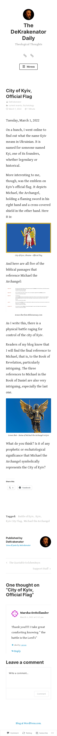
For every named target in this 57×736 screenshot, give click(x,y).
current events (15, 105)
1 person (23, 645)
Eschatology (28, 105)
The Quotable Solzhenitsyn (22, 563)
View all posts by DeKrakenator (18, 545)
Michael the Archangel (37, 521)
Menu (30, 66)
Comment (41, 694)
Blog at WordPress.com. (28, 723)
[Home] (32, 55)
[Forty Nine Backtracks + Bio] (25, 55)
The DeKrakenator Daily (28, 31)
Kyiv (38, 516)
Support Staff (40, 569)
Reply (17, 651)
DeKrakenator (15, 102)
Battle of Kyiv (26, 516)
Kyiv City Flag (14, 521)
